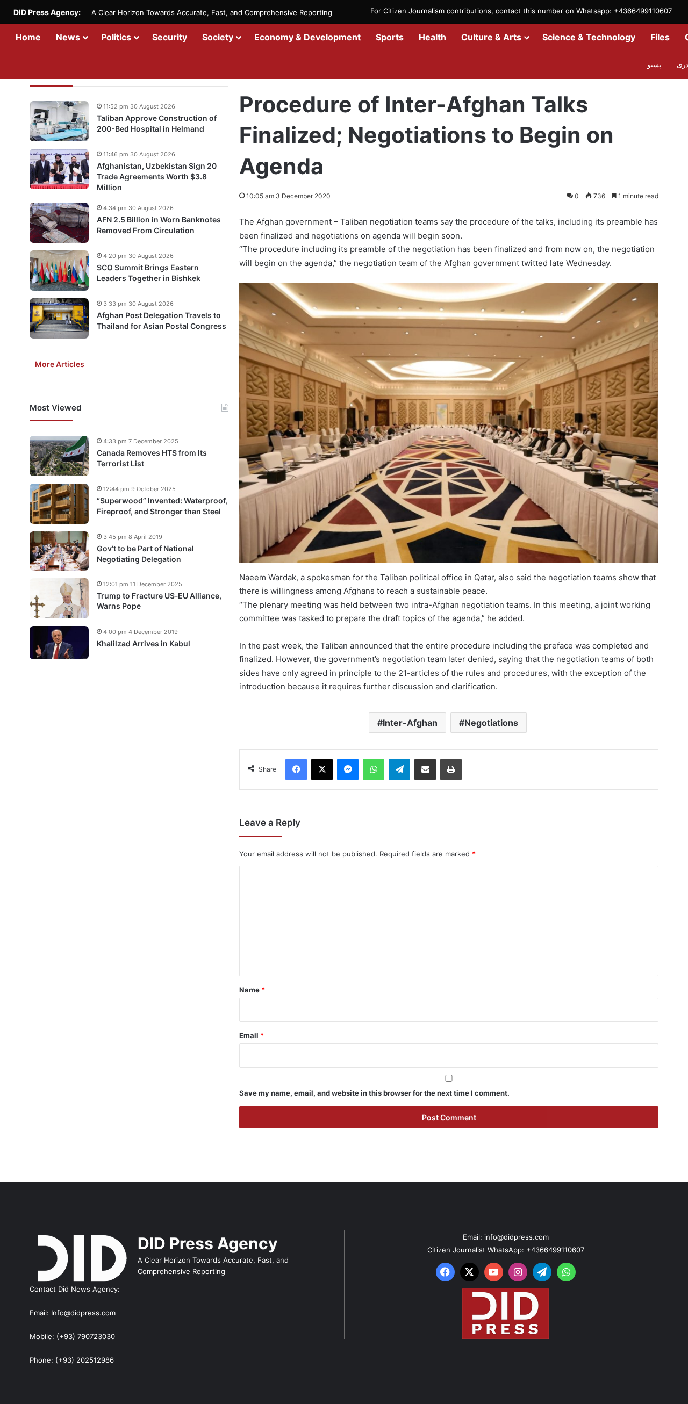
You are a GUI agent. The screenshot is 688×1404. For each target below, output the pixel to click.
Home (28, 37)
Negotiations (491, 722)
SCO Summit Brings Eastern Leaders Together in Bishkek (148, 273)
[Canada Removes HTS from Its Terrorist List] (59, 456)
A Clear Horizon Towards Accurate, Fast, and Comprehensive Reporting (211, 12)
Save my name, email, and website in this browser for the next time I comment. (374, 1093)
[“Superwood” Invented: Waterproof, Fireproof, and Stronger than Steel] (59, 504)
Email (251, 1035)
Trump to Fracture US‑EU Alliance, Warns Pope (159, 600)
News (68, 37)
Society (217, 37)
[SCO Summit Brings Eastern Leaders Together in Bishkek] (59, 270)
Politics (116, 37)
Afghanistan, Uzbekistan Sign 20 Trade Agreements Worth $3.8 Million (157, 176)
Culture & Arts (491, 37)
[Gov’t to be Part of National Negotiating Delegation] (59, 551)
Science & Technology (588, 37)
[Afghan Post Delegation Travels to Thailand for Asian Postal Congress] (59, 318)
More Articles (59, 364)
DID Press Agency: (47, 12)
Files (660, 37)
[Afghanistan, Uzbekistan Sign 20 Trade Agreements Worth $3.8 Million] (59, 169)
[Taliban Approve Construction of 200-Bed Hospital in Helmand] (59, 121)
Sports (390, 37)
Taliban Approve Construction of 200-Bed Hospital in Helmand (157, 123)
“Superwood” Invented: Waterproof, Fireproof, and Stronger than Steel (162, 506)
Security (169, 37)
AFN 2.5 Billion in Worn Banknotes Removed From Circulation (159, 225)
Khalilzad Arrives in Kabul (143, 642)
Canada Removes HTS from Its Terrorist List (152, 458)
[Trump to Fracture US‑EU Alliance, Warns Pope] (59, 598)
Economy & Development (307, 37)
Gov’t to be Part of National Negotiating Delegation (145, 554)
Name (252, 989)
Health (432, 37)
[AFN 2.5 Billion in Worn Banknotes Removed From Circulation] (59, 223)
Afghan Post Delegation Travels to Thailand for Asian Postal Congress (161, 320)
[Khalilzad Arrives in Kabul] (59, 642)
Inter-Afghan (410, 722)
